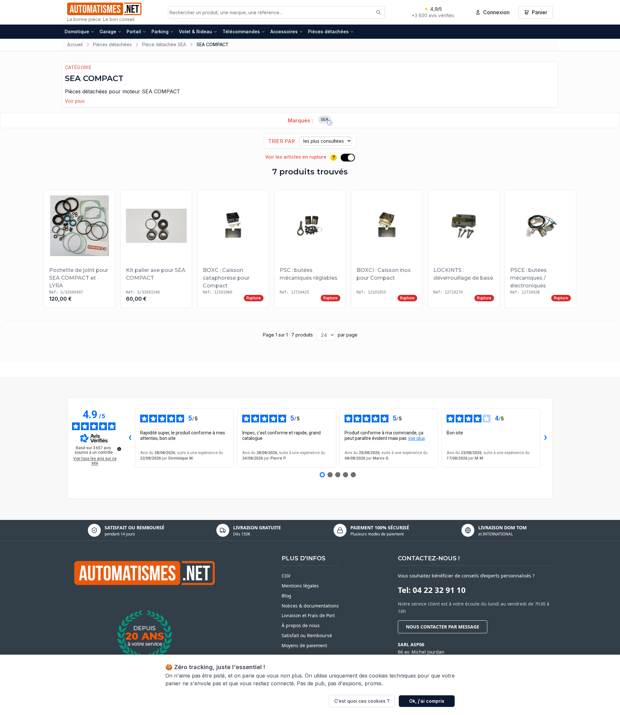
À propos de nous (301, 625)
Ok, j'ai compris (426, 701)
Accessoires (284, 31)
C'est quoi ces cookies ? (361, 701)
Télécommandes (241, 31)
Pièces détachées (328, 31)
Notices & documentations (310, 606)
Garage (107, 31)
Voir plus (75, 101)
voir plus (416, 438)
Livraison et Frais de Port (308, 615)
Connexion (496, 12)
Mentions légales (300, 586)
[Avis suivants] (545, 437)
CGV (286, 576)
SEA (326, 120)
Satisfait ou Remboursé (307, 635)
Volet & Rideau (195, 31)
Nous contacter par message (442, 627)
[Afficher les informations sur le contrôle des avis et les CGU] (119, 448)
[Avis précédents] (129, 437)
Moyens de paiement (304, 645)
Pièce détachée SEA (164, 44)
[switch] (348, 157)
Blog (286, 596)
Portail (134, 31)
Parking (160, 31)
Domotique (77, 31)
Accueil (75, 44)
